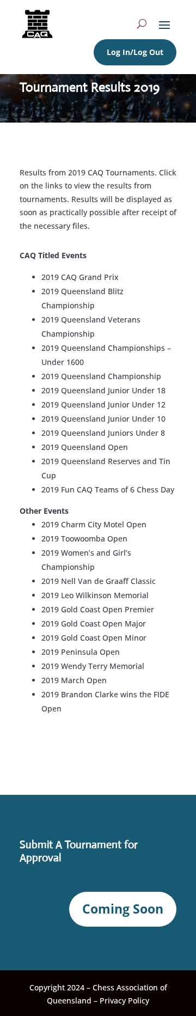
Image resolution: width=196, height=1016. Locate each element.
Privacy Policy (124, 1000)
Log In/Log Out (135, 52)
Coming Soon (122, 908)
